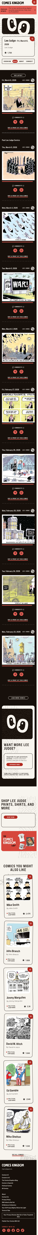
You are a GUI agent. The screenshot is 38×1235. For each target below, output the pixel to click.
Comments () (19, 117)
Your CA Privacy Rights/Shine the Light (14, 1208)
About (4, 1194)
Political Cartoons (11, 914)
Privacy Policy (6, 1200)
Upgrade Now (15, 764)
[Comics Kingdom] (13, 1165)
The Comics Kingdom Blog (10, 1180)
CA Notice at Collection (9, 1205)
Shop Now (10, 817)
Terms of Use (6, 1210)
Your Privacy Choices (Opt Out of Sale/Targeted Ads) (18, 1216)
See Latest (20, 75)
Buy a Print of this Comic (18, 128)
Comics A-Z (5, 1175)
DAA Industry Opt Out (8, 1202)
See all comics (18, 1155)
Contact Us (5, 1197)
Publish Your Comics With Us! (11, 1221)
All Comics (5, 1188)
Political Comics (7, 1186)
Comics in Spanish (7, 1183)
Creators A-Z (6, 1178)
